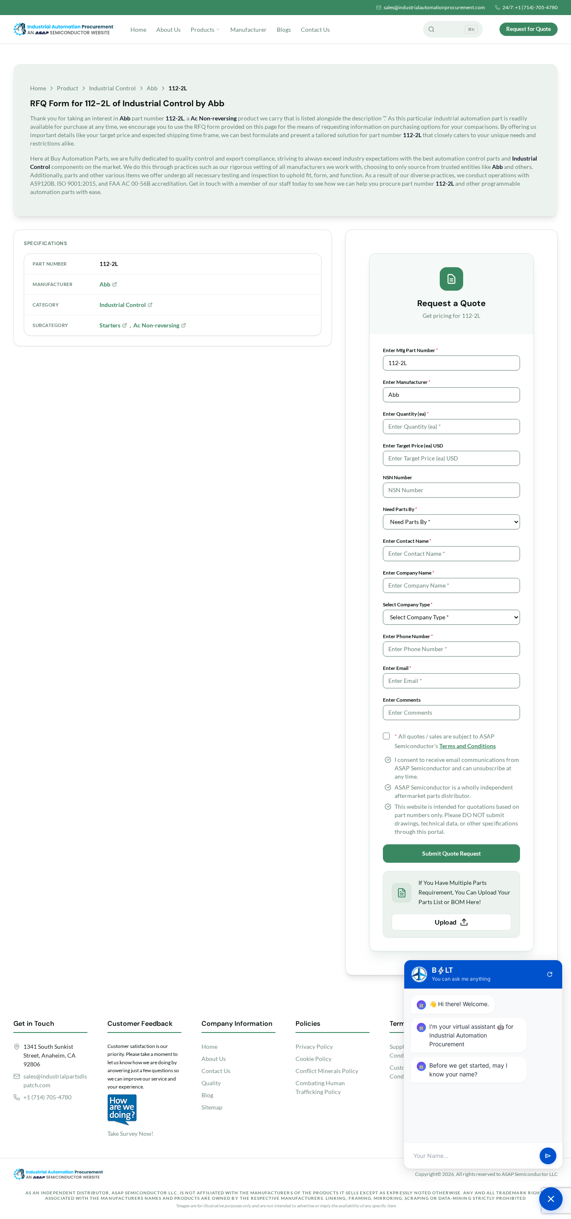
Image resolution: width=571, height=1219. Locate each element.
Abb (152, 88)
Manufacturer (248, 29)
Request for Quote (528, 29)
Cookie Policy (313, 1058)
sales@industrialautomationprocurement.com (434, 7)
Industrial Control (112, 88)
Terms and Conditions (467, 745)
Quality (211, 1082)
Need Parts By (400, 509)
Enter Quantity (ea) (406, 414)
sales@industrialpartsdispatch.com (55, 1081)
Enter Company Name (408, 573)
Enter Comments (402, 700)
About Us (168, 29)
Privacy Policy (314, 1046)
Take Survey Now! (130, 1133)
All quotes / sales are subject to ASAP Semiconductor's (445, 741)
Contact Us (315, 29)
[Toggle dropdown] (217, 29)
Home (138, 29)
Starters (109, 325)
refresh (550, 974)
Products (202, 29)
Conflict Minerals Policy (327, 1070)
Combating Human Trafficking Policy (320, 1087)
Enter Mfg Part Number (410, 350)
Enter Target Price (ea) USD (413, 445)
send (548, 1155)
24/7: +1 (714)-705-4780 (530, 7)
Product (67, 88)
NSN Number (397, 477)
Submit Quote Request (451, 853)
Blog (207, 1095)
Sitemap (211, 1107)
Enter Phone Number (408, 636)
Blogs (284, 29)
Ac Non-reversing (156, 325)
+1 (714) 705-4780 (47, 1097)
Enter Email (397, 668)
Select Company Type (408, 604)
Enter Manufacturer (407, 382)
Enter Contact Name (407, 541)
